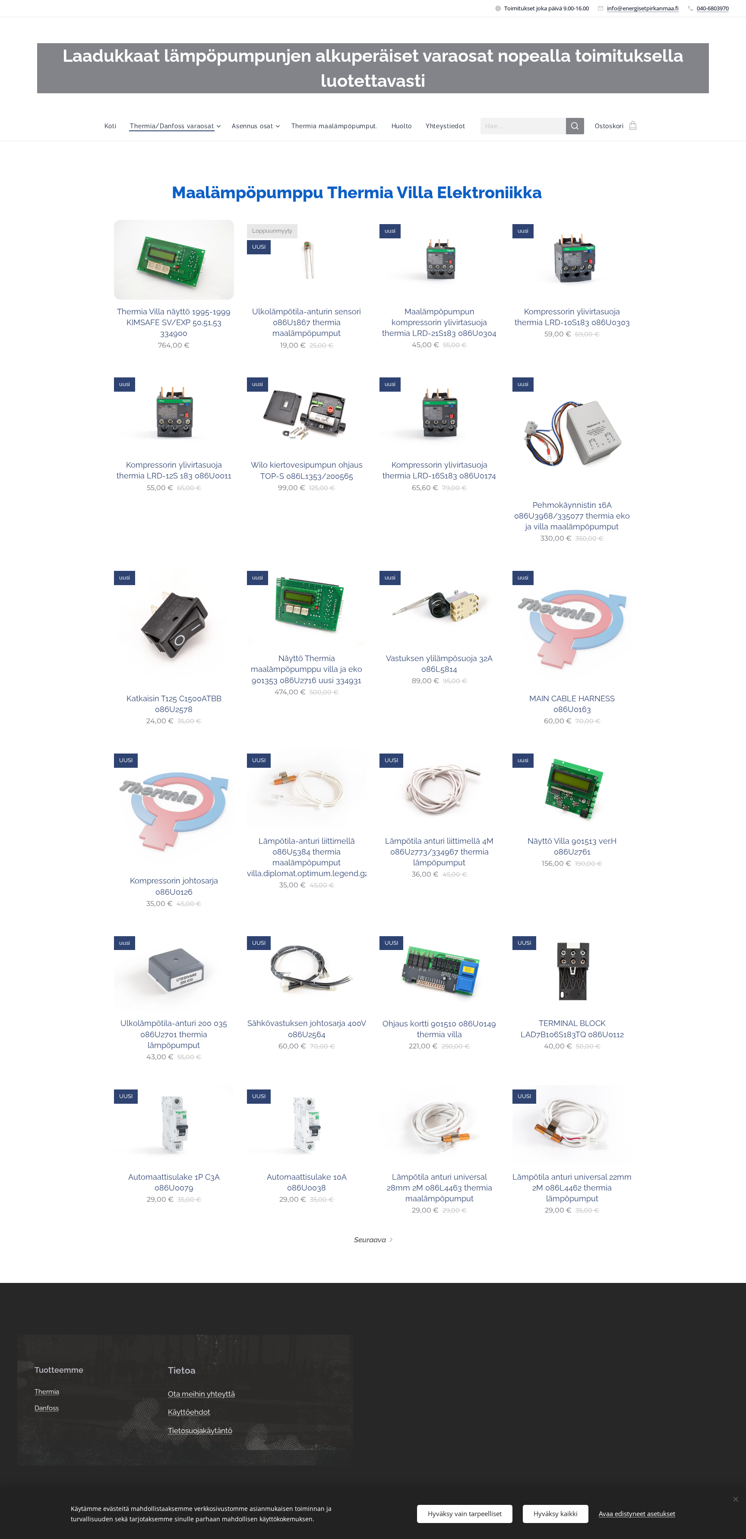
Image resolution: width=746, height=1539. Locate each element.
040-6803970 (713, 8)
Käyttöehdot (189, 1412)
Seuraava (370, 1239)
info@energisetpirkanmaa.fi (643, 8)
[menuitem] (113, 126)
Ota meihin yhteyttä (201, 1394)
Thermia (47, 1392)
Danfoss (47, 1408)
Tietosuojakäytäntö (200, 1430)
